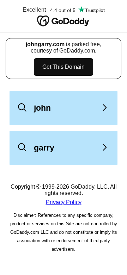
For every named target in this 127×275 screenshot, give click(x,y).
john (42, 107)
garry (44, 147)
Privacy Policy (63, 202)
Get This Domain (63, 67)
